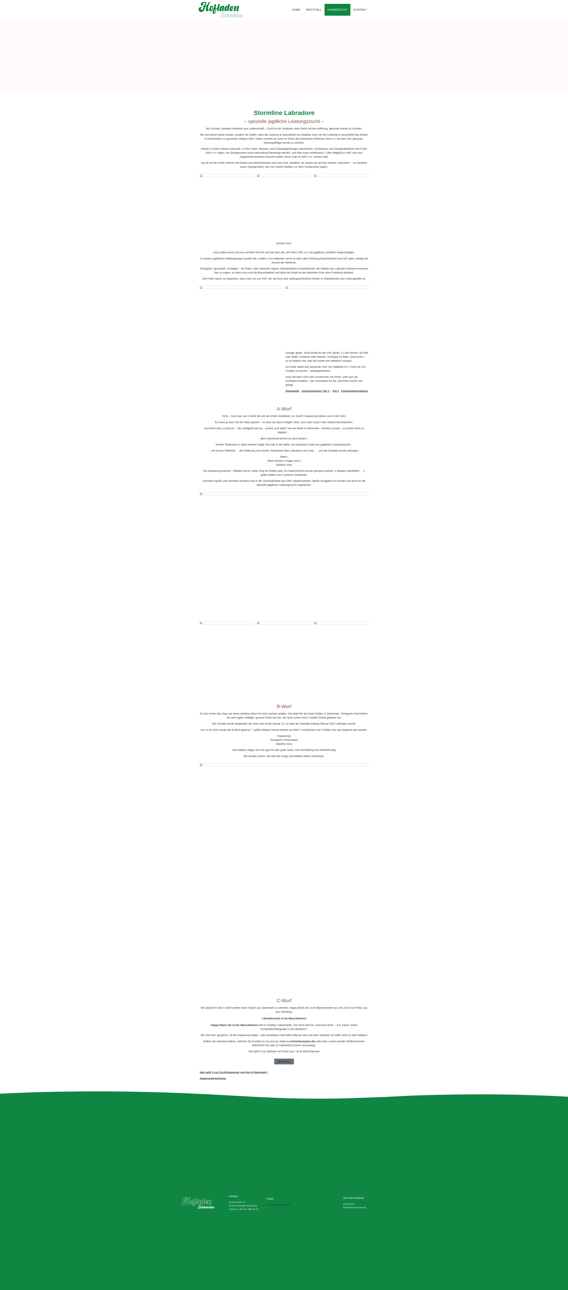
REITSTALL (314, 9)
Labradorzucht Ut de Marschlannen (284, 1018)
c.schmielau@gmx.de (301, 1041)
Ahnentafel (292, 391)
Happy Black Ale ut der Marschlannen (234, 1025)
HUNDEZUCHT (337, 9)
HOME (296, 9)
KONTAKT (360, 9)
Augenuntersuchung (213, 1078)
